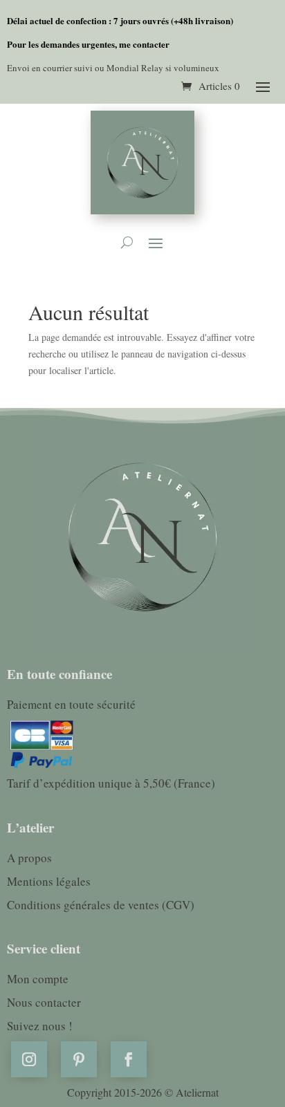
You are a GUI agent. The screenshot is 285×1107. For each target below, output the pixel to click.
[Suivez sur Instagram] (29, 1059)
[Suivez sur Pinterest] (79, 1059)
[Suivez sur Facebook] (129, 1059)
